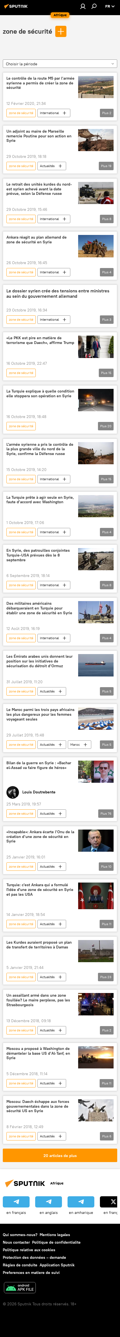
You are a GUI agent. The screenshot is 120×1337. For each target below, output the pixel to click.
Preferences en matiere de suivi (31, 1272)
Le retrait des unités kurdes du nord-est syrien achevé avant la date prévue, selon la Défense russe (39, 189)
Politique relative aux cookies (29, 1249)
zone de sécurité (27, 31)
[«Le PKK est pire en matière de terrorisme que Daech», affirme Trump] (96, 347)
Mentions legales (55, 1234)
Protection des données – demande (34, 1257)
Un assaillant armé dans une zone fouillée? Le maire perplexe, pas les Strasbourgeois (38, 1000)
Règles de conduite (20, 1264)
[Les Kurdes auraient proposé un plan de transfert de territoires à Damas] (96, 951)
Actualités (47, 166)
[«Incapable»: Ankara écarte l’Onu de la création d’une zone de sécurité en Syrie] (96, 841)
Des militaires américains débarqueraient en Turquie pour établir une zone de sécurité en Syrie (39, 608)
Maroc (75, 744)
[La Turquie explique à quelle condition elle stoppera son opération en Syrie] (96, 400)
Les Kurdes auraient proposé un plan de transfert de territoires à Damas (39, 945)
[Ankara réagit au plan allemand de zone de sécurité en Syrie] (96, 246)
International (49, 113)
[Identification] (82, 6)
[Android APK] (20, 1288)
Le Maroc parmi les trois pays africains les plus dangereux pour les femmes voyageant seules (40, 714)
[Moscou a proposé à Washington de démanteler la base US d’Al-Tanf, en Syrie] (96, 1057)
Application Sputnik (57, 1264)
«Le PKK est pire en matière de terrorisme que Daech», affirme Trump (40, 340)
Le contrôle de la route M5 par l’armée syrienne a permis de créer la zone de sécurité (40, 83)
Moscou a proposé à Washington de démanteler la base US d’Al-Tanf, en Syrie (38, 1053)
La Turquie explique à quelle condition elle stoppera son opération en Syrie (40, 393)
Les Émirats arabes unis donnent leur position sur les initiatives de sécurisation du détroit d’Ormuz (39, 661)
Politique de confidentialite (56, 1242)
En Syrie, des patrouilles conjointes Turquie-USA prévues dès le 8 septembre (38, 555)
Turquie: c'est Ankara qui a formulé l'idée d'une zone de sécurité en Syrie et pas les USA (39, 890)
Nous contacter (16, 1242)
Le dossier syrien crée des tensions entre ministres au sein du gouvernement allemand (57, 293)
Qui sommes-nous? (20, 1234)
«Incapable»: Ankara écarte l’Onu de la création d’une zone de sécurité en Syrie (40, 837)
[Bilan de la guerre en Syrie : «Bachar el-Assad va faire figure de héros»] (96, 772)
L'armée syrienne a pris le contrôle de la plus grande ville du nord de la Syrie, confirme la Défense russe (39, 449)
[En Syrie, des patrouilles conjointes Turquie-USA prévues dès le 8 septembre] (96, 559)
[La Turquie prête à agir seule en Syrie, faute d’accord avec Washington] (96, 506)
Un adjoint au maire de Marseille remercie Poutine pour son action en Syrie (38, 136)
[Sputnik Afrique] (17, 8)
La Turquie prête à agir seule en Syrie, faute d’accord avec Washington (40, 500)
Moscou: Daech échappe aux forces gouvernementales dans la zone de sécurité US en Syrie (37, 1106)
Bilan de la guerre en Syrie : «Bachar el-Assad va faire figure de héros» (38, 765)
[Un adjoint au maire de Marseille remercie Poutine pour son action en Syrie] (96, 140)
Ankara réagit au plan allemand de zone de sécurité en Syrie (36, 239)
